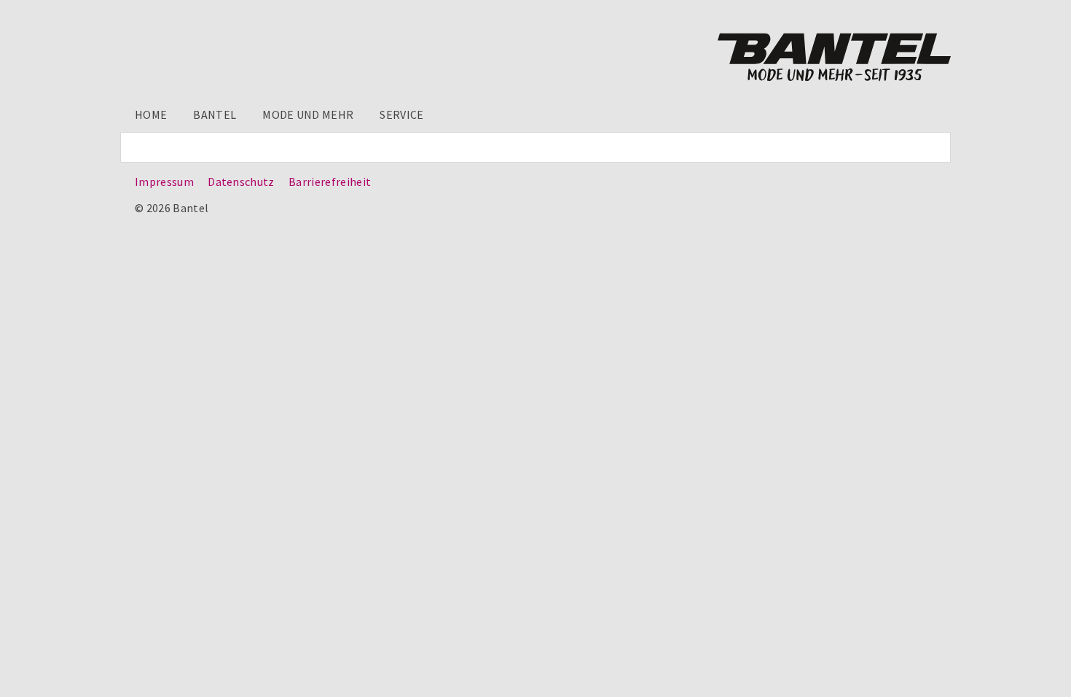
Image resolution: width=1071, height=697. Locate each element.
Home (151, 114)
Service (401, 114)
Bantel (214, 114)
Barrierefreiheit (330, 181)
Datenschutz (241, 181)
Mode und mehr (307, 114)
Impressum (164, 181)
